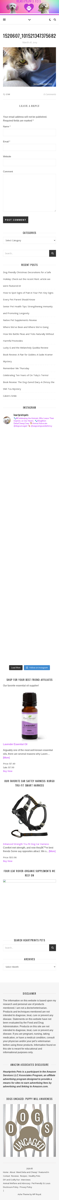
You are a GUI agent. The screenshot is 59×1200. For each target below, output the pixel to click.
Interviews (26, 1179)
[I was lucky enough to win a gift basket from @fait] (11, 528)
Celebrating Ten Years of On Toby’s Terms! (25, 375)
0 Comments (50, 94)
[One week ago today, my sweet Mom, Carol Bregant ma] (11, 517)
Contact (6, 1176)
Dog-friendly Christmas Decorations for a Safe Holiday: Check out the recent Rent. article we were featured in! (27, 279)
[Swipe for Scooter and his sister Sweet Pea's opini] (11, 657)
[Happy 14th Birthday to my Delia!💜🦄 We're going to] (11, 587)
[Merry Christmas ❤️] (11, 470)
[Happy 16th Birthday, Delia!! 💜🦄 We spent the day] (11, 459)
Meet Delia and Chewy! (26, 1172)
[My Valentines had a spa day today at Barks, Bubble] (11, 610)
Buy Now (7, 770)
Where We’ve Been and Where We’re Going (26, 327)
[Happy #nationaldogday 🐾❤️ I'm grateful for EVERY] (11, 482)
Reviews (15, 1176)
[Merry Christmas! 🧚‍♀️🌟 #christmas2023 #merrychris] (11, 645)
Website (7, 156)
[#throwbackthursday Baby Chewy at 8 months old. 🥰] (11, 598)
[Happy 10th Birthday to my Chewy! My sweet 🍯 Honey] (11, 564)
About (12, 1172)
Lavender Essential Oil (15, 744)
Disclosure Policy (10, 1187)
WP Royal (36, 1194)
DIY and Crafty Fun (11, 1179)
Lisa (8, 94)
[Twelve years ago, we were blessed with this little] (11, 633)
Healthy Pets (34, 1176)
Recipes (23, 1176)
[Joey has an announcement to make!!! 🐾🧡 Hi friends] (11, 435)
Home (5, 1172)
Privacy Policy (26, 1187)
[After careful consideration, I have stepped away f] (11, 447)
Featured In (44, 1172)
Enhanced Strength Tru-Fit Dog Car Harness (26, 843)
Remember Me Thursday (16, 368)
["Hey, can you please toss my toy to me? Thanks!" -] (11, 575)
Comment (8, 171)
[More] (6, 757)
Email (6, 141)
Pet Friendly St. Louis (41, 1183)
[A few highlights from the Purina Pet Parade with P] (11, 622)
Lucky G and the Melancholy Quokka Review (25, 347)
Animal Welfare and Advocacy (16, 1183)
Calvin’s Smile (10, 395)
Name (7, 126)
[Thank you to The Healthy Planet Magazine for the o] (11, 552)
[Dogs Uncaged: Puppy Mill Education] (29, 1130)
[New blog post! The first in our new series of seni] (11, 540)
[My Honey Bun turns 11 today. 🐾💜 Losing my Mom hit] (11, 505)
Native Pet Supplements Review (20, 320)
